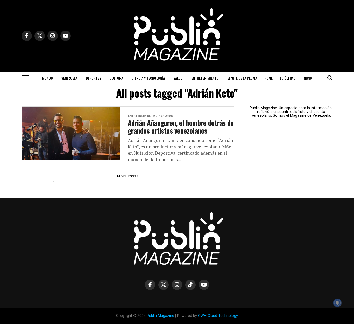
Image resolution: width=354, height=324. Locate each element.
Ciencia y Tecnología (148, 78)
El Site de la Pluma (242, 78)
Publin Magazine (160, 316)
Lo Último (287, 78)
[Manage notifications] (337, 303)
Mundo (47, 78)
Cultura (116, 78)
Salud (178, 78)
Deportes (93, 78)
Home (268, 78)
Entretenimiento (205, 78)
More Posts (128, 176)
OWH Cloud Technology (218, 316)
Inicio (307, 78)
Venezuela (69, 78)
